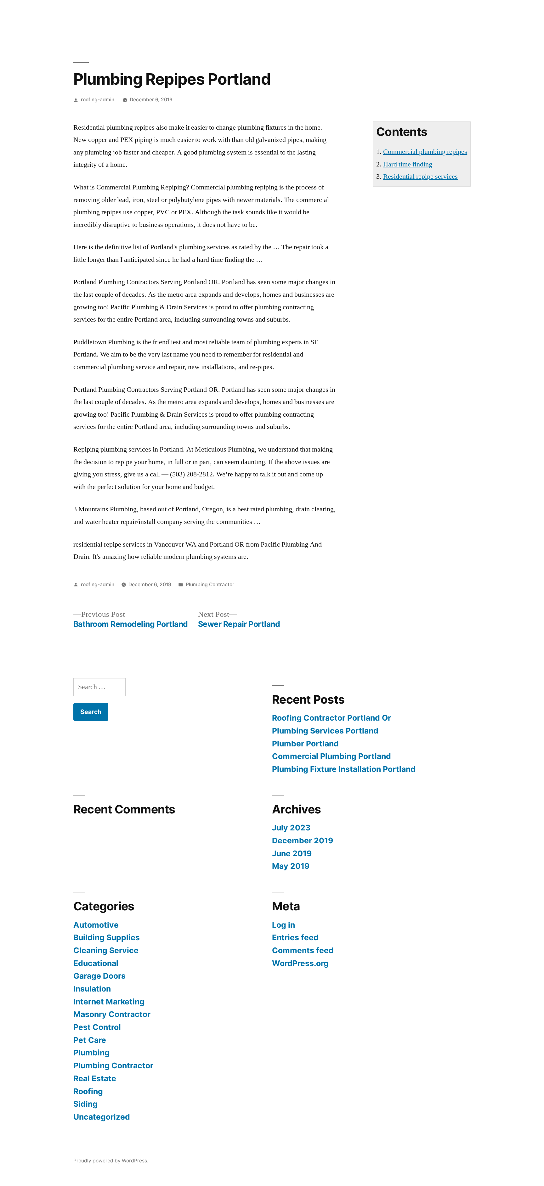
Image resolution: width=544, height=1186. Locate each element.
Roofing (88, 1091)
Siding (85, 1104)
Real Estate (94, 1078)
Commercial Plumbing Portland (331, 756)
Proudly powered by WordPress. (110, 1161)
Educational (95, 963)
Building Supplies (106, 937)
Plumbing (91, 1052)
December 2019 (302, 840)
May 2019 (290, 866)
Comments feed (303, 950)
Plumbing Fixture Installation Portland (344, 769)
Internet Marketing (108, 1001)
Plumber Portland (305, 743)
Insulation (92, 988)
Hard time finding (407, 164)
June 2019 (292, 853)
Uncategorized (101, 1116)
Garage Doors (99, 976)
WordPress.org (300, 963)
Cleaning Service (106, 950)
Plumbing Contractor (210, 584)
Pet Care (89, 1040)
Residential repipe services (420, 176)
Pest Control (97, 1027)
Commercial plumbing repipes (425, 151)
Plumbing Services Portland (325, 730)
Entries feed (295, 937)
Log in (283, 925)
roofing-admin (97, 100)
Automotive (96, 925)
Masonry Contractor (111, 1014)
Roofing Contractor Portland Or (331, 717)
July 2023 (291, 827)
